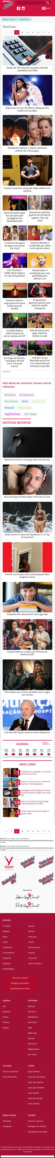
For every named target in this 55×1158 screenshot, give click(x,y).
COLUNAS (7, 1065)
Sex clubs (32, 958)
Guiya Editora (34, 1071)
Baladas (6, 931)
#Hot (47, 197)
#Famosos (44, 227)
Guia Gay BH (33, 1093)
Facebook (7, 1121)
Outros (6, 1027)
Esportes (6, 963)
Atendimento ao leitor (20, 988)
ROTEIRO (7, 920)
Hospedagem (8, 969)
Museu (31, 931)
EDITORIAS (32, 1000)
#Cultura (20, 254)
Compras (7, 958)
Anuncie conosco (20, 978)
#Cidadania (18, 197)
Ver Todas (30, 414)
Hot (4, 1006)
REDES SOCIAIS (9, 1115)
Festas (5, 1017)
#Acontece (19, 315)
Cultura (6, 1022)
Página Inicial (9, 19)
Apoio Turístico (35, 963)
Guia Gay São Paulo (36, 1077)
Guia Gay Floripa (35, 1098)
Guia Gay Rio (33, 1103)
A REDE (31, 1065)
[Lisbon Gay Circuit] (27, 896)
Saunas (31, 952)
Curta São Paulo (10, 1077)
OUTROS (32, 1115)
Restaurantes (34, 947)
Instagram (7, 1126)
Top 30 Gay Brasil (10, 1071)
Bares (5, 936)
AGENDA (33, 744)
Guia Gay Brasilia (35, 1082)
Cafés (5, 942)
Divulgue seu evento (20, 983)
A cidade (6, 926)
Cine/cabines (8, 952)
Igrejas (31, 926)
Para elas (32, 936)
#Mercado (38, 401)
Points (31, 942)
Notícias (24, 19)
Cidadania (7, 947)
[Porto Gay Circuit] (27, 905)
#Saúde (9, 407)
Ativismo (6, 1011)
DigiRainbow (12, 414)
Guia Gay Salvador (36, 1087)
